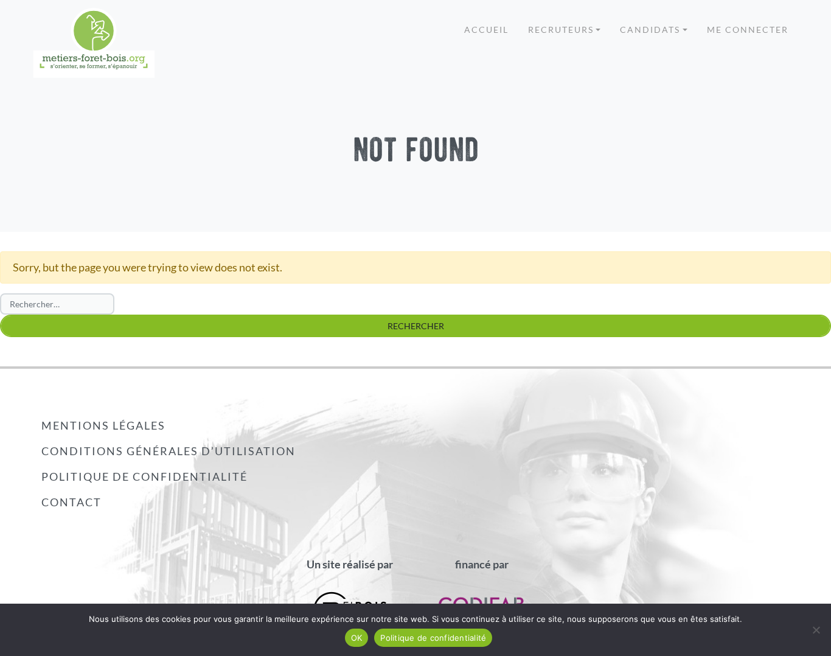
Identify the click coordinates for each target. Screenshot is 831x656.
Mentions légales (103, 425)
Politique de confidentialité (144, 476)
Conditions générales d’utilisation (168, 451)
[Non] (816, 630)
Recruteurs (561, 29)
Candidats (650, 29)
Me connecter (747, 29)
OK (357, 638)
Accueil (486, 29)
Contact (71, 502)
